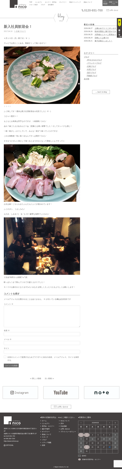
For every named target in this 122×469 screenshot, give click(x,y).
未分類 (86, 79)
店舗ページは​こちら (113, 3)
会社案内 (51, 5)
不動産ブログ (92, 76)
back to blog (102, 92)
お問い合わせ (114, 10)
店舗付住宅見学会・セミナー (91, 459)
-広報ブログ (20, 31)
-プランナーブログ (94, 63)
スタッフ (45, 437)
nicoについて (65, 421)
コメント (8, 304)
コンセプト (38, 2)
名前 (7, 330)
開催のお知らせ (119, 32)
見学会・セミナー (48, 426)
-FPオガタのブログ (94, 60)
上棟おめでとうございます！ (106, 28)
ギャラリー (62, 2)
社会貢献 (64, 426)
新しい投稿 (36, 378)
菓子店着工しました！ (103, 41)
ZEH (62, 423)
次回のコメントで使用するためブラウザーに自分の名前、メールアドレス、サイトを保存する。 (43, 358)
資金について (88, 2)
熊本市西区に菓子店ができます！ (108, 31)
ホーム (44, 421)
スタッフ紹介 (33, 5)
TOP (30, 2)
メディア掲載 (46, 442)
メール (7, 339)
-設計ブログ (91, 73)
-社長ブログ (91, 69)
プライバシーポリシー (68, 432)
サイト (6, 348)
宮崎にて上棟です (102, 38)
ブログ (43, 5)
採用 (43, 445)
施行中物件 (46, 429)
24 (87, 447)
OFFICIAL (10, 445)
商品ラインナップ (75, 2)
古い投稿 (48, 378)
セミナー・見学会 (50, 2)
